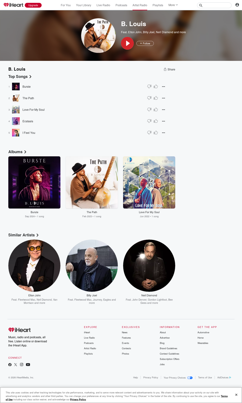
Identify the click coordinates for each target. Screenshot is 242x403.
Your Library (83, 5)
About (163, 332)
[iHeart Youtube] (28, 365)
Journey (97, 299)
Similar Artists (21, 235)
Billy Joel (148, 32)
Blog (162, 343)
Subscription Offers (169, 359)
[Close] (236, 395)
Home (201, 337)
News (125, 332)
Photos (125, 353)
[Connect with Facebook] (10, 365)
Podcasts (121, 5)
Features (126, 337)
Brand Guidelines (168, 348)
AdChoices (223, 377)
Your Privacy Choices (175, 377)
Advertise (165, 337)
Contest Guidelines (169, 353)
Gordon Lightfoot (157, 299)
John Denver (139, 299)
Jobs (162, 364)
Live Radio (103, 5)
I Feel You (28, 133)
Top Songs (18, 76)
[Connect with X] (15, 365)
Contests (126, 348)
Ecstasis (27, 121)
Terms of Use (205, 377)
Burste (26, 86)
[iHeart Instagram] (21, 365)
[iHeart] (13, 5)
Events (125, 343)
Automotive (203, 332)
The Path (28, 98)
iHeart (87, 332)
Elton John (135, 32)
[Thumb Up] (156, 86)
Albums (15, 151)
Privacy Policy (150, 377)
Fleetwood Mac (26, 299)
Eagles (107, 299)
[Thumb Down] (149, 86)
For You (66, 5)
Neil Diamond (164, 32)
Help (135, 377)
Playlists (158, 5)
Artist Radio (140, 5)
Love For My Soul (33, 110)
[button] (127, 43)
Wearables (203, 343)
